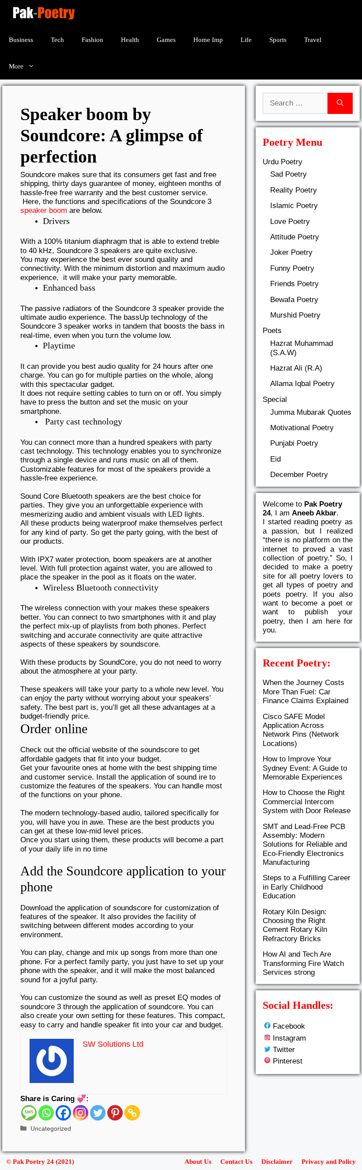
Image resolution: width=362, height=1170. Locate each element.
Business (21, 39)
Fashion (92, 39)
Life (246, 39)
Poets (272, 330)
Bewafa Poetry (294, 299)
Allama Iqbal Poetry (302, 383)
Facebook (289, 1026)
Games (166, 39)
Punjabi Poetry (294, 443)
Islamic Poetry (294, 205)
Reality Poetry (293, 190)
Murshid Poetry (295, 315)
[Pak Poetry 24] (43, 13)
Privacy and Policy (329, 1161)
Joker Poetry (291, 252)
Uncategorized (50, 1128)
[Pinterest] (115, 1113)
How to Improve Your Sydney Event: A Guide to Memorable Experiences (305, 768)
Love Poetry (290, 221)
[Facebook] (63, 1113)
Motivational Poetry (302, 428)
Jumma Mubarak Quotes (310, 412)
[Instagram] (80, 1113)
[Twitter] (98, 1113)
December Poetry (299, 474)
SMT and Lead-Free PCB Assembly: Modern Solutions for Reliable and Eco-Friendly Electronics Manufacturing (305, 844)
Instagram (289, 1038)
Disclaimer (277, 1161)
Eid (275, 459)
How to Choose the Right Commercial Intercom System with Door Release (307, 801)
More (16, 66)
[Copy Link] (132, 1113)
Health (130, 39)
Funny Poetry (292, 268)
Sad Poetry (288, 174)
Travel (312, 39)
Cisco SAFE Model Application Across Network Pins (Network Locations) (301, 730)
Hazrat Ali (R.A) (296, 368)
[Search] (340, 103)
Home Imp (208, 39)
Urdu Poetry (282, 162)
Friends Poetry (294, 284)
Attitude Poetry (294, 237)
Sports (278, 39)
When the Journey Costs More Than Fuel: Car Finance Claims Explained (305, 691)
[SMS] (29, 1113)
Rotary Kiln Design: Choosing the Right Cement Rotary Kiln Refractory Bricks (295, 925)
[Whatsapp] (46, 1113)
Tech (57, 39)
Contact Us (236, 1161)
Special (275, 399)
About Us (198, 1161)
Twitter (284, 1049)
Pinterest (287, 1061)
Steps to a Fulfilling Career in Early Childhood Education (307, 887)
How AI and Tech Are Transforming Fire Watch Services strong (303, 963)
